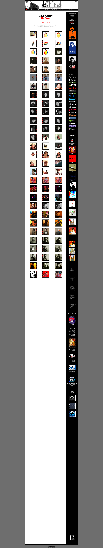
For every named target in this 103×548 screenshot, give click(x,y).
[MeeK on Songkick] (72, 110)
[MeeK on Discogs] (72, 124)
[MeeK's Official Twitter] (74, 13)
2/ (74, 277)
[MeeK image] (33, 46)
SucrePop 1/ (71, 304)
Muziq (72, 296)
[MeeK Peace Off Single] (72, 161)
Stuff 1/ (72, 303)
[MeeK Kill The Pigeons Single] (72, 152)
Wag (72, 306)
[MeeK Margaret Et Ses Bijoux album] (72, 216)
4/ (74, 304)
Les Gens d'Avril (72, 290)
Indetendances (72, 288)
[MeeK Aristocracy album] (72, 170)
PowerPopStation (72, 297)
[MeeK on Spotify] (72, 83)
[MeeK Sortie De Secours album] (72, 207)
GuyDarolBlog (72, 287)
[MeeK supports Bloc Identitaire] (72, 416)
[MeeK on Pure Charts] (72, 102)
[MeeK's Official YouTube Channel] (72, 68)
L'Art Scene (72, 289)
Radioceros (72, 298)
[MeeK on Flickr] (72, 96)
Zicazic (72, 308)
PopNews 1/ (72, 270)
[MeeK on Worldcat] (72, 129)
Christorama (72, 278)
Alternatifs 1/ (72, 273)
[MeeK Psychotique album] (72, 234)
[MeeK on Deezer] (72, 85)
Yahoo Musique (72, 307)
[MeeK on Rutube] (72, 121)
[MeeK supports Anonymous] (72, 401)
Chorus (72, 269)
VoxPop (72, 268)
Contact (72, 279)
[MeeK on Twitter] (72, 99)
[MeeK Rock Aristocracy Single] (72, 143)
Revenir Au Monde (72, 299)
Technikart (72, 305)
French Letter (72, 282)
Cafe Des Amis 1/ (71, 277)
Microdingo (72, 295)
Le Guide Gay (72, 286)
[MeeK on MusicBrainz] (72, 126)
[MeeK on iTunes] (72, 80)
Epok (72, 280)
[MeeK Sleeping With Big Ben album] (72, 225)
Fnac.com (72, 281)
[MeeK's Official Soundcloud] (72, 16)
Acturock (72, 272)
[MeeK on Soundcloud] (72, 113)
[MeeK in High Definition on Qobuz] (72, 91)
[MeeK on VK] (72, 118)
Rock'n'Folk (72, 267)
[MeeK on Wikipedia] (72, 77)
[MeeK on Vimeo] (72, 107)
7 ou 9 (72, 271)
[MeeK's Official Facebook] (70, 13)
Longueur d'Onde (72, 294)
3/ (73, 304)
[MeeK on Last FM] (72, 88)
